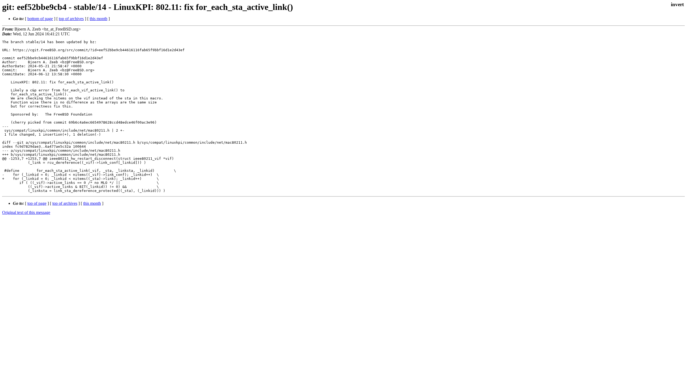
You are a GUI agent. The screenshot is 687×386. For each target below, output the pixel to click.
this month (98, 18)
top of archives (71, 18)
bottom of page (40, 18)
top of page (36, 203)
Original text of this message (26, 212)
